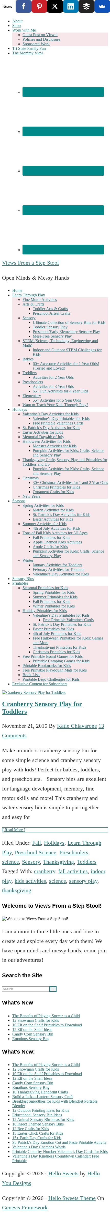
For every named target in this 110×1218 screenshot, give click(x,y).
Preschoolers (73, 852)
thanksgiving (16, 890)
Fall (36, 843)
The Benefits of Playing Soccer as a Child (46, 1016)
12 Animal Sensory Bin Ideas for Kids (43, 1119)
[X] (55, 6)
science (10, 862)
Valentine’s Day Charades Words (38, 1147)
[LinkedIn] (71, 6)
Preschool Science (35, 852)
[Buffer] (86, 6)
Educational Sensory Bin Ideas (37, 1115)
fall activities (73, 871)
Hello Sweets (63, 1173)
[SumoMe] (102, 6)
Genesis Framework (25, 1207)
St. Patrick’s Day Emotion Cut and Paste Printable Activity (59, 1142)
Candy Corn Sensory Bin (32, 1034)
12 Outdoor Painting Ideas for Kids (40, 1110)
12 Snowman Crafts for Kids (35, 1020)
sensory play (83, 881)
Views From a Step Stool (30, 263)
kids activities (30, 881)
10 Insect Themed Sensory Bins (38, 1124)
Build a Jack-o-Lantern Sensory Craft (42, 1096)
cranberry (44, 871)
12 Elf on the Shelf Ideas (32, 1029)
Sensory (31, 862)
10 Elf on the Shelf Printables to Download (47, 1025)
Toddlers (86, 862)
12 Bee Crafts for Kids (30, 1128)
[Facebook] (23, 6)
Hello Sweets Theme (72, 1198)
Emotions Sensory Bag (30, 1039)
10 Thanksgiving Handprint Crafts (40, 1092)
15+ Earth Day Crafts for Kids (36, 1138)
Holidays (54, 843)
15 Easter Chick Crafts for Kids (37, 1133)
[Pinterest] (39, 6)
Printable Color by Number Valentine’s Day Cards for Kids (60, 1151)
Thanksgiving (58, 862)
